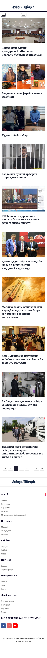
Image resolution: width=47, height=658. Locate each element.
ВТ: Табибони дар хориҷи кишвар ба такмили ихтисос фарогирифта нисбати (20, 219)
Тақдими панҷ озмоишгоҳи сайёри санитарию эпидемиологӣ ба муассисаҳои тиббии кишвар (22, 452)
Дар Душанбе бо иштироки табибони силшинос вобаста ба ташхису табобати (22, 359)
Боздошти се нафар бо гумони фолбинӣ (22, 95)
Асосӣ (4, 494)
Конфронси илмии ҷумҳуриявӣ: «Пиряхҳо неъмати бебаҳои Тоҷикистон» (22, 51)
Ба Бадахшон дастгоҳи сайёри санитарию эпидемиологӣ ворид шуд (22, 405)
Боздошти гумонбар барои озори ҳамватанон (19, 175)
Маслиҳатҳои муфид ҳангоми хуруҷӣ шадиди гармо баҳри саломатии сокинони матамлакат (22, 312)
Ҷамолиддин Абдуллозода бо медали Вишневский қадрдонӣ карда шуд (22, 265)
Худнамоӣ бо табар (14, 135)
